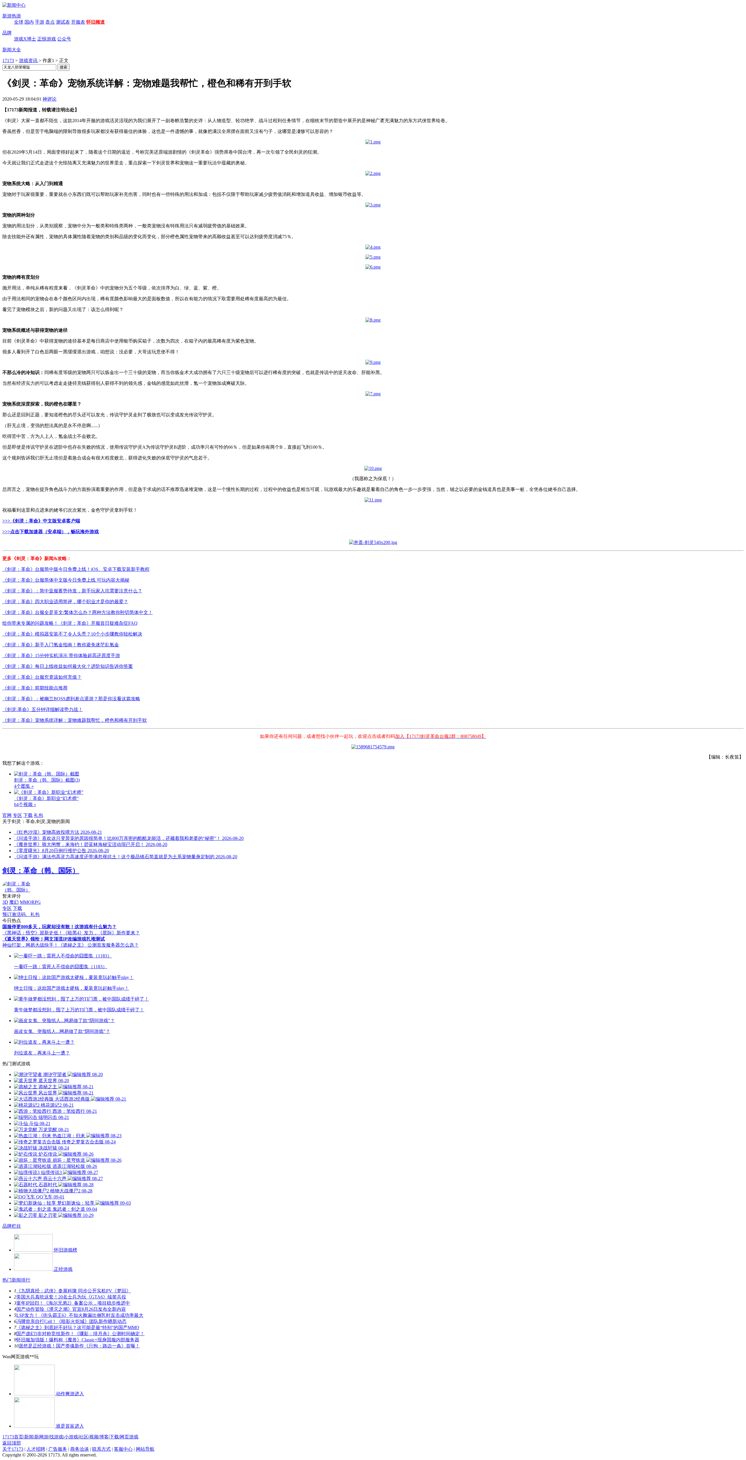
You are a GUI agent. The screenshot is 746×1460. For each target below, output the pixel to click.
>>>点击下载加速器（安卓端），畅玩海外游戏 (50, 531)
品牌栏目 (11, 1226)
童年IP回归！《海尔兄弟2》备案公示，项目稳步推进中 (73, 1303)
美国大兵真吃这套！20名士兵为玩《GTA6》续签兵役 (71, 1296)
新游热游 (11, 15)
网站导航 (145, 1449)
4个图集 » (24, 786)
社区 (83, 1436)
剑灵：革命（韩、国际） (40, 870)
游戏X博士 (25, 38)
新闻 (29, 1436)
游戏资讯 (28, 60)
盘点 (50, 22)
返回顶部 (11, 1442)
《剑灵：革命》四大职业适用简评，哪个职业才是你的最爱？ (65, 601)
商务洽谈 (79, 1449)
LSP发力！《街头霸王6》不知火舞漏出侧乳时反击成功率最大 (79, 1315)
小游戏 (71, 1436)
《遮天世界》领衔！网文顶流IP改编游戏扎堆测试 (53, 938)
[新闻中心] (14, 5)
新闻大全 (11, 49)
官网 (7, 815)
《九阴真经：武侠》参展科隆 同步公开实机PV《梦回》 (73, 1290)
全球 (18, 22)
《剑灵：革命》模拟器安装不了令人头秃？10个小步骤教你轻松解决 (72, 633)
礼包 (38, 815)
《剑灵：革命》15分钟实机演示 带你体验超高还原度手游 (61, 655)
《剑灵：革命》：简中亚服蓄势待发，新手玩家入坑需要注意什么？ (72, 590)
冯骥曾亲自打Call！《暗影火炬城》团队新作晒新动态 (71, 1321)
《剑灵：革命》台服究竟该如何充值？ (42, 677)
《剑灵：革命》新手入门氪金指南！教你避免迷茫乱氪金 (60, 644)
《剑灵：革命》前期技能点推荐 (35, 687)
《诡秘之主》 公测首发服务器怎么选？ (98, 945)
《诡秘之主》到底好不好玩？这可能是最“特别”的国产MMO (77, 1327)
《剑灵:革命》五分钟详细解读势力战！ (42, 709)
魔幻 (14, 902)
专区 (17, 815)
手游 (39, 22)
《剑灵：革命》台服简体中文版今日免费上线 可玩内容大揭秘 (65, 580)
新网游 (41, 1436)
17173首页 (12, 1436)
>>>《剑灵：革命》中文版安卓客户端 (41, 520)
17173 (8, 60)
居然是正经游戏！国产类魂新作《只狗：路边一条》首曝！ (79, 1345)
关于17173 (12, 1449)
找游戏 (56, 1436)
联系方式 (101, 1449)
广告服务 (57, 1449)
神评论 (50, 98)
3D (5, 902)
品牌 (7, 32)
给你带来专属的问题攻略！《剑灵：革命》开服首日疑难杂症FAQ (70, 623)
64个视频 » (25, 804)
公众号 (64, 38)
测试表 (63, 22)
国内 (29, 22)
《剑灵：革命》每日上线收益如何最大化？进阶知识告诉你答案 (67, 666)
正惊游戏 (46, 38)
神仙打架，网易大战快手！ (30, 945)
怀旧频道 (95, 22)
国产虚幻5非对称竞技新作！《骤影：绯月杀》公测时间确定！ (80, 1333)
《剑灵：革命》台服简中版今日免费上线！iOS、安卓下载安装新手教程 (75, 569)
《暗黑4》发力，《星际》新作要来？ (101, 932)
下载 (28, 815)
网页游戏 (129, 1436)
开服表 (78, 22)
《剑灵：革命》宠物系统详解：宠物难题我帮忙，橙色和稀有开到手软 (74, 720)
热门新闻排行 (16, 1280)
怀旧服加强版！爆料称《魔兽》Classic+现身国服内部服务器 (77, 1339)
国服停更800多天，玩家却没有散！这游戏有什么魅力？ (59, 926)
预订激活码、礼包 (21, 914)
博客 (104, 1436)
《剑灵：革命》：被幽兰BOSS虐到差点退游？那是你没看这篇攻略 (71, 698)
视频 (93, 1436)
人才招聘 (36, 1449)
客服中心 (123, 1449)
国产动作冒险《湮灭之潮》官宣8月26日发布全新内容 (71, 1309)
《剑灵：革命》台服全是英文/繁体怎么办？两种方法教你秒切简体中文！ (77, 612)
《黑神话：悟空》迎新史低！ (32, 932)
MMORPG (30, 902)
